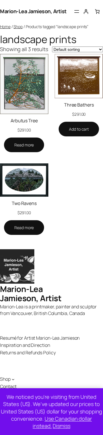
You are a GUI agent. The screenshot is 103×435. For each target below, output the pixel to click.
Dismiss (61, 425)
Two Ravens (24, 203)
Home (5, 26)
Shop (18, 26)
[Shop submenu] (13, 379)
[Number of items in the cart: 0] (97, 11)
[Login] (86, 11)
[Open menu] (76, 11)
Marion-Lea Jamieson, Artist (33, 11)
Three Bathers (79, 105)
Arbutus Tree (24, 120)
